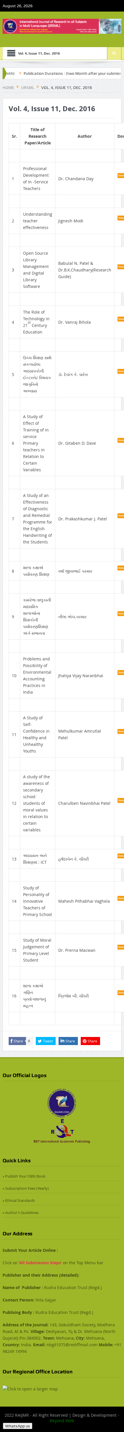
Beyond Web (62, 1420)
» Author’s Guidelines (21, 1212)
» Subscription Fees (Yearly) (26, 1188)
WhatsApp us (17, 1426)
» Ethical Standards (19, 1200)
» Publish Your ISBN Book (24, 1176)
